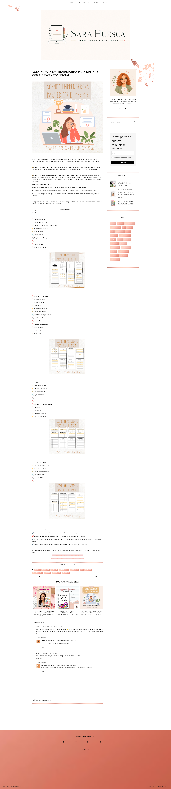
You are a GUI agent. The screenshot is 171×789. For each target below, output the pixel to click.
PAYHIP (73, 2)
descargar (45, 569)
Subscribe (123, 162)
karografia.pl (163, 786)
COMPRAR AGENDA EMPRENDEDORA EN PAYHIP (67, 558)
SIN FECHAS (66, 572)
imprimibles (74, 569)
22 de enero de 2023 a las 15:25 (66, 641)
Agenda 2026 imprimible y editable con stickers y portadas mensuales (127, 203)
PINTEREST (105, 742)
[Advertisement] (47, 717)
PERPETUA (88, 569)
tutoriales (123, 255)
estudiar (127, 239)
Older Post (98, 577)
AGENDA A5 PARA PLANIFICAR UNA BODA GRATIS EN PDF (125, 183)
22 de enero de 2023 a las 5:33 (52, 627)
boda (112, 231)
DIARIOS (113, 223)
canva (128, 231)
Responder (39, 634)
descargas (114, 235)
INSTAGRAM (93, 742)
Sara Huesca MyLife (47, 641)
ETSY (66, 2)
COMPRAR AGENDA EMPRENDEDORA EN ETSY (67, 555)
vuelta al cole (115, 259)
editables (54, 569)
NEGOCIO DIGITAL (115, 227)
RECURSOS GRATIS (84, 2)
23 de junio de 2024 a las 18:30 (66, 665)
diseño (120, 239)
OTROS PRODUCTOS (100, 2)
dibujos (113, 239)
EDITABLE (120, 223)
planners (47, 572)
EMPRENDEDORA (64, 569)
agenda (37, 569)
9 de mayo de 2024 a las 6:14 (52, 653)
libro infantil (115, 247)
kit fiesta (123, 243)
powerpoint (56, 572)
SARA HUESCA (17, 786)
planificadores (37, 572)
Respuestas (42, 637)
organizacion (126, 247)
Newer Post (37, 577)
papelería (113, 251)
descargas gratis (125, 235)
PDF (82, 569)
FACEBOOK (68, 742)
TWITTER (80, 742)
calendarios (120, 231)
